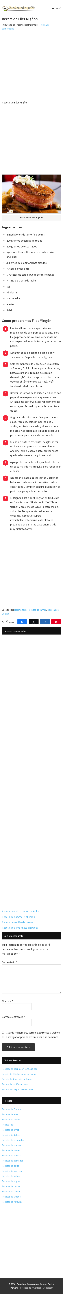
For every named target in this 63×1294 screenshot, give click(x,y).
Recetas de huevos (11, 1145)
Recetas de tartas (11, 1186)
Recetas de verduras (12, 1201)
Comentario (9, 962)
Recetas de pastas (11, 1155)
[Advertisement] (31, 67)
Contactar (48, 1287)
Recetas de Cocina (11, 1109)
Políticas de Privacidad (30, 1287)
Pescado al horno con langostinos (19, 1068)
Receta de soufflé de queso (17, 922)
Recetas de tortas (11, 1191)
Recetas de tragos (11, 1196)
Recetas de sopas (11, 1181)
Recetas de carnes (37, 609)
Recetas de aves (10, 1114)
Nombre (7, 1001)
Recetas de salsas (11, 1176)
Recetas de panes (11, 1150)
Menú (58, 8)
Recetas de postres (12, 1170)
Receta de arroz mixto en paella (20, 927)
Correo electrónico (13, 1017)
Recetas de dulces (11, 1134)
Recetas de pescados (12, 1160)
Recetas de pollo (10, 1165)
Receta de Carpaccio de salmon (18, 1089)
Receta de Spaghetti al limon (18, 917)
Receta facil (20, 609)
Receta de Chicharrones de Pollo (20, 911)
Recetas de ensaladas (13, 1140)
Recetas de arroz (10, 1129)
